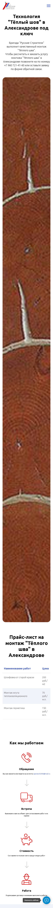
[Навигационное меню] (48, 6)
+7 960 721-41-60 (14, 65)
